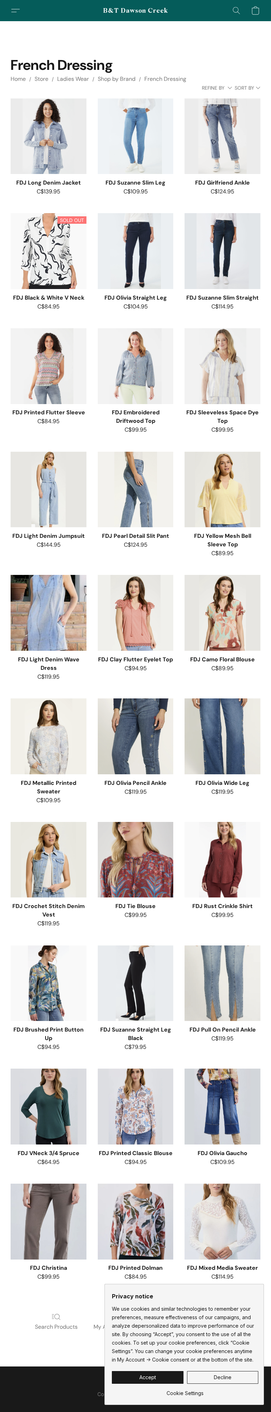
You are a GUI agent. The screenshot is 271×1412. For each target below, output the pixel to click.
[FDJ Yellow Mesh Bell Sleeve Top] (222, 490)
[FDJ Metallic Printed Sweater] (48, 736)
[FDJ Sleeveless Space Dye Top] (222, 366)
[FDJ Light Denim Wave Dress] (48, 613)
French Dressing (165, 79)
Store (41, 79)
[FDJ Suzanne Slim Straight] (222, 251)
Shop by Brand (117, 79)
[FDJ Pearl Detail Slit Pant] (136, 490)
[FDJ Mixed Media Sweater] (222, 1222)
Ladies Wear (73, 79)
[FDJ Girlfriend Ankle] (222, 136)
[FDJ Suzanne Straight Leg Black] (136, 983)
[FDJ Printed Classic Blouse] (136, 1106)
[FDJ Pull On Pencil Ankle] (222, 983)
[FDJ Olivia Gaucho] (222, 1106)
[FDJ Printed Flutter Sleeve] (48, 366)
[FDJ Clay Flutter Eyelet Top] (136, 613)
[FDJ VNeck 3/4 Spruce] (48, 1106)
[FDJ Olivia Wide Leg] (222, 736)
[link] (185, 1391)
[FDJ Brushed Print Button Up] (48, 983)
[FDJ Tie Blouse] (136, 860)
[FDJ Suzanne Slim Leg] (136, 136)
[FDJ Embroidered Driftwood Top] (136, 366)
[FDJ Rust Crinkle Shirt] (222, 860)
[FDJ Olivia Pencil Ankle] (136, 736)
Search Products (56, 1326)
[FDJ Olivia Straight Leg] (136, 251)
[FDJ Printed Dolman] (136, 1222)
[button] (135, 11)
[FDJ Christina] (48, 1222)
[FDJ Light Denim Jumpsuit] (48, 490)
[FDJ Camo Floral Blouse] (222, 613)
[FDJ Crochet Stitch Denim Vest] (48, 860)
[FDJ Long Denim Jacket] (48, 136)
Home (18, 79)
